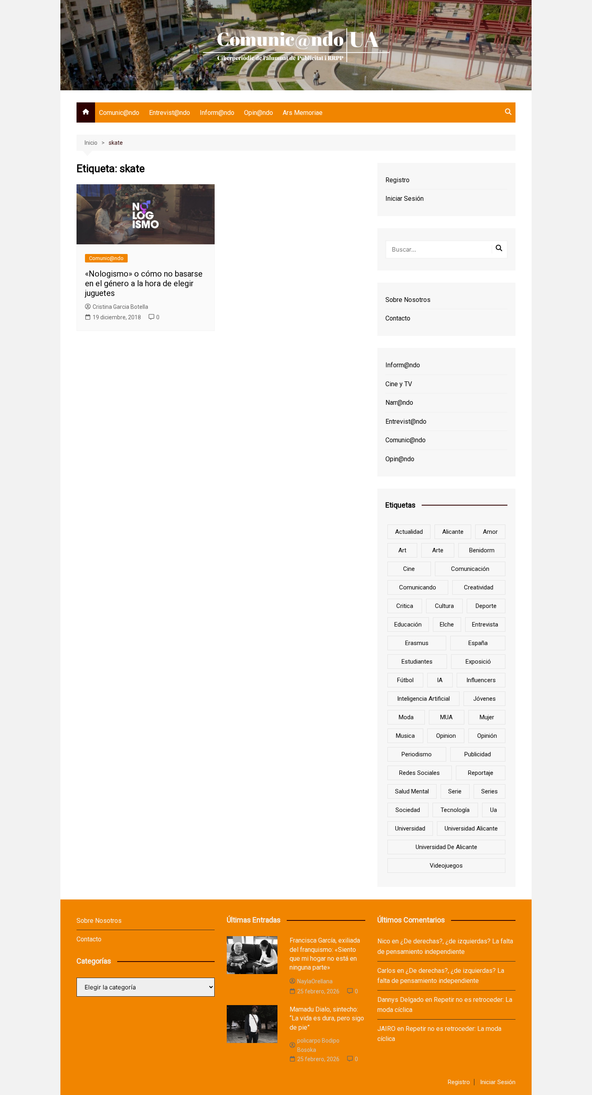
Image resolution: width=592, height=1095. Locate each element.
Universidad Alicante (471, 828)
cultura (444, 606)
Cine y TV (398, 384)
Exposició (478, 661)
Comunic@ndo (119, 113)
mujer (487, 717)
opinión (487, 735)
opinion (446, 735)
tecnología (455, 810)
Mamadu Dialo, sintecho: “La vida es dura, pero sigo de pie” (327, 1018)
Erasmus (416, 643)
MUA (446, 717)
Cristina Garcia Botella (120, 307)
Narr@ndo (399, 402)
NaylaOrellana (315, 981)
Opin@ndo (258, 113)
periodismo (417, 754)
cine (409, 568)
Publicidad (477, 754)
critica (404, 606)
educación (408, 624)
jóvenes (484, 698)
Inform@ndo (217, 113)
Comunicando (417, 587)
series (489, 791)
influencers (481, 680)
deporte (486, 606)
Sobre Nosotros (408, 300)
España (478, 643)
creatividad (478, 587)
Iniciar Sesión (404, 198)
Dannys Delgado (400, 999)
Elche (447, 624)
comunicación (470, 568)
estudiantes (417, 661)
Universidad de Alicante (446, 847)
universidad (410, 828)
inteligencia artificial (423, 698)
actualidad (409, 531)
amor (490, 531)
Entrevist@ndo (169, 113)
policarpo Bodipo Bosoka (318, 1045)
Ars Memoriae (303, 113)
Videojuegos (446, 865)
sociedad (407, 810)
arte (437, 550)
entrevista (485, 624)
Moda (406, 717)
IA (440, 680)
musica (405, 735)
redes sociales (419, 772)
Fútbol (405, 680)
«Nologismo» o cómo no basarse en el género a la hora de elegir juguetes (144, 283)
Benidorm (482, 550)
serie (455, 791)
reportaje (480, 772)
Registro (397, 180)
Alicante (453, 531)
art (402, 550)
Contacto (397, 318)
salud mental (412, 791)
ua (493, 810)
